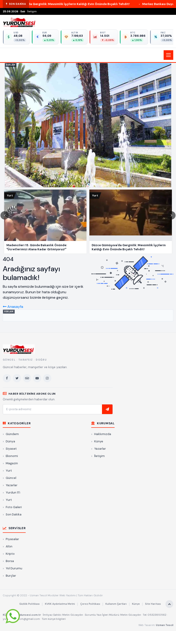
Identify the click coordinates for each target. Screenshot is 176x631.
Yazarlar (11, 485)
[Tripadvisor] (27, 378)
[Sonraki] (171, 215)
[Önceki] (4, 215)
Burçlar (11, 576)
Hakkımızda (102, 434)
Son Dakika (14, 514)
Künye (98, 441)
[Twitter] (17, 378)
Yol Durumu (14, 568)
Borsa (10, 561)
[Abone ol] (107, 409)
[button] (88, 55)
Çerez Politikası (90, 604)
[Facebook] (7, 378)
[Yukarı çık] (169, 604)
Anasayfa (14, 306)
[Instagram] (47, 378)
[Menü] (168, 55)
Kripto (10, 554)
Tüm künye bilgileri (54, 619)
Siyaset (11, 449)
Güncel (11, 478)
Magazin (12, 463)
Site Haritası (153, 604)
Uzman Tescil (164, 625)
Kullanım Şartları (116, 604)
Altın (9, 546)
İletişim (32, 11)
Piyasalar (12, 539)
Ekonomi (12, 456)
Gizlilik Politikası (29, 604)
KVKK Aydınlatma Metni (60, 604)
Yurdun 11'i (13, 492)
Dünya (10, 441)
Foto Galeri (14, 507)
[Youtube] (37, 378)
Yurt (9, 471)
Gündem (12, 434)
